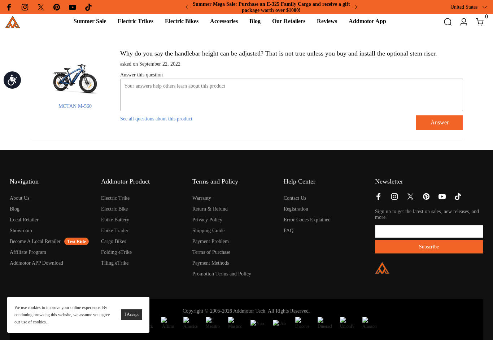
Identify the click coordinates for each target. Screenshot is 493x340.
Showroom (21, 230)
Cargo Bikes (113, 241)
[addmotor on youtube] (442, 198)
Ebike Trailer (114, 230)
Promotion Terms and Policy (221, 274)
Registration (296, 209)
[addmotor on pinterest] (426, 198)
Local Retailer (24, 219)
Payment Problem (210, 241)
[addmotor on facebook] (378, 198)
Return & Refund (210, 209)
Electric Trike (115, 198)
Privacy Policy (207, 219)
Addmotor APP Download (36, 263)
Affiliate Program (28, 252)
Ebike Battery (115, 219)
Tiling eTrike (114, 263)
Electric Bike (114, 209)
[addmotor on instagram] (394, 198)
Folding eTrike (116, 252)
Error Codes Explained (307, 219)
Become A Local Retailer (35, 241)
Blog (14, 209)
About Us (19, 198)
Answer (440, 122)
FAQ (288, 230)
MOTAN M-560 (75, 106)
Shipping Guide (208, 230)
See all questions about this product (156, 119)
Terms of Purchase (211, 252)
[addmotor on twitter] (410, 198)
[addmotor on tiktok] (458, 198)
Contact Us (295, 198)
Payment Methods (210, 263)
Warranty (201, 198)
